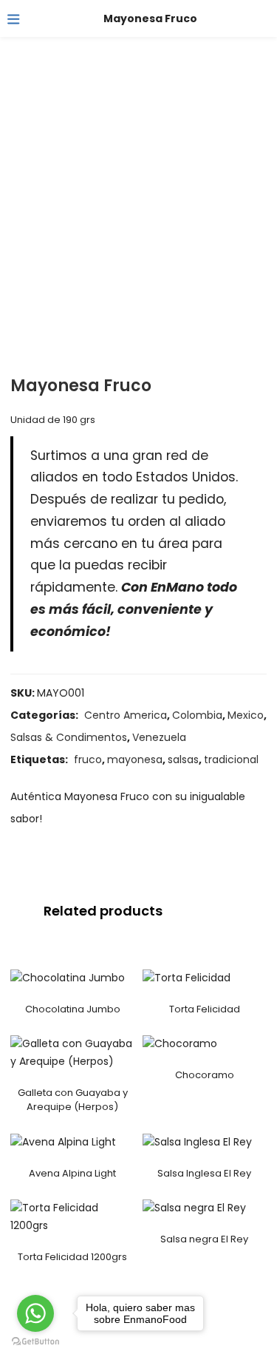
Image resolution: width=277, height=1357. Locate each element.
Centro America (125, 715)
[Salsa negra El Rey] (194, 1207)
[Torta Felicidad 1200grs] (72, 1216)
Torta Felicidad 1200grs (72, 1257)
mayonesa (135, 759)
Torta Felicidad (204, 1009)
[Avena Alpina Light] (63, 1141)
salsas (183, 759)
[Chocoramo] (180, 1043)
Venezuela (159, 737)
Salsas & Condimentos (68, 737)
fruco (88, 759)
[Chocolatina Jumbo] (67, 976)
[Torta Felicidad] (186, 976)
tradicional (231, 759)
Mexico (246, 715)
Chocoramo (204, 1075)
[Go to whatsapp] (35, 1313)
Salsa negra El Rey (204, 1239)
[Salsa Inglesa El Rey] (197, 1141)
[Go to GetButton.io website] (35, 1342)
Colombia (197, 715)
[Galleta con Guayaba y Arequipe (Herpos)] (72, 1052)
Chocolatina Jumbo (72, 1009)
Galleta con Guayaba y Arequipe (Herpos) (73, 1100)
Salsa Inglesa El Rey (204, 1173)
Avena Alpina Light (72, 1173)
